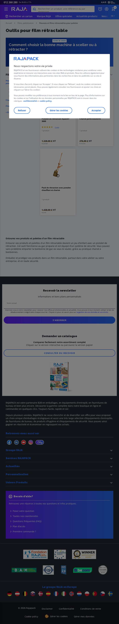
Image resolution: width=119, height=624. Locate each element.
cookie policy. (46, 101)
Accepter (96, 110)
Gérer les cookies (59, 110)
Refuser (22, 110)
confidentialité (30, 101)
